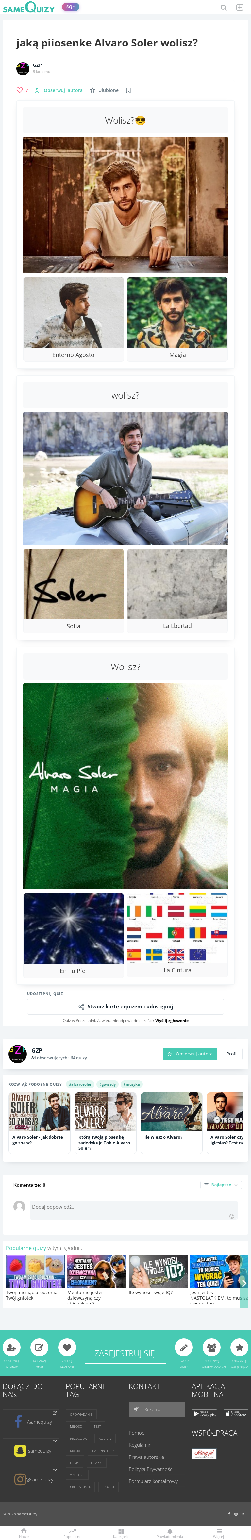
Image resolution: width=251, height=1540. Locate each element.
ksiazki (96, 1462)
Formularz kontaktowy (153, 1481)
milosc (76, 1426)
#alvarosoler (80, 1084)
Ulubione (108, 90)
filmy (74, 1462)
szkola (108, 1487)
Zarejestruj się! (125, 1353)
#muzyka (132, 1084)
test (97, 1426)
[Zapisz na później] (128, 90)
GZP (37, 65)
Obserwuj (63, 90)
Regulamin (140, 1444)
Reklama (151, 1409)
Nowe (24, 1536)
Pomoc (136, 1432)
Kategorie (121, 1536)
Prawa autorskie (146, 1457)
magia (75, 1450)
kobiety (105, 1438)
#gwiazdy (107, 1084)
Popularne (72, 1536)
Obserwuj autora (194, 1054)
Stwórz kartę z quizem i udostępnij (130, 1006)
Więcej (218, 1536)
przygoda (78, 1438)
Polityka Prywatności (151, 1469)
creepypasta (80, 1487)
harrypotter (103, 1450)
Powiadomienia (170, 1536)
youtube (77, 1475)
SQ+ (70, 6)
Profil (232, 1054)
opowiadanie (81, 1414)
